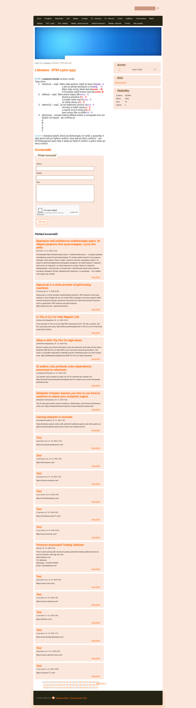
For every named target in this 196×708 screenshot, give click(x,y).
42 (58, 687)
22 (47, 685)
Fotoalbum (48, 18)
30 (74, 685)
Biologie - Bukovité (114, 23)
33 (84, 685)
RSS (85, 698)
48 (77, 687)
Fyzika (120, 18)
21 (44, 685)
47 (74, 687)
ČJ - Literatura (96, 18)
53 (94, 687)
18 (91, 682)
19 (94, 682)
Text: (38, 182)
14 (77, 682)
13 (74, 682)
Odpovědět (95, 277)
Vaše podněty (138, 23)
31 (77, 685)
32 (80, 685)
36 (93, 685)
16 (84, 682)
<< (119, 70)
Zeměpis (85, 18)
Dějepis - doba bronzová (79, 23)
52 (91, 687)
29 (70, 685)
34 (87, 685)
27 (64, 685)
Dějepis (75, 18)
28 (67, 685)
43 (61, 687)
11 (67, 682)
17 (87, 682)
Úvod (39, 18)
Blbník (151, 18)
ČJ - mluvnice (109, 18)
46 (71, 687)
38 (44, 687)
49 (81, 687)
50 (84, 687)
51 (87, 687)
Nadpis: (39, 173)
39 (48, 687)
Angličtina (129, 18)
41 (54, 687)
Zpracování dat (76, 698)
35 (90, 685)
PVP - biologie (63, 23)
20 (97, 682)
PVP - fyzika (50, 23)
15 (81, 682)
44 (64, 687)
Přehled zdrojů (120, 83)
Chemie (127, 23)
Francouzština (141, 18)
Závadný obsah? (62, 698)
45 (67, 687)
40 (51, 687)
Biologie (39, 23)
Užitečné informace (98, 23)
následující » (102, 683)
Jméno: (39, 164)
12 (71, 682)
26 (60, 685)
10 (64, 682)
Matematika (59, 18)
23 (51, 685)
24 (54, 685)
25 (57, 685)
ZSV (68, 18)
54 (97, 687)
